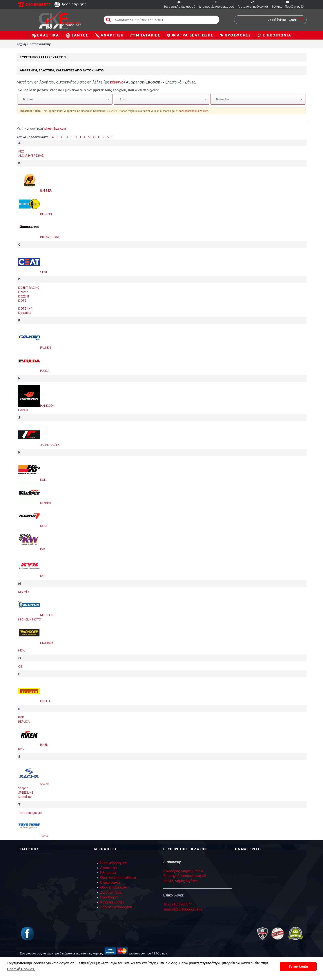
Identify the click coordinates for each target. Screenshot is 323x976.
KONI (43, 526)
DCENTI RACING (28, 287)
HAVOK (23, 410)
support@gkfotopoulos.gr (182, 909)
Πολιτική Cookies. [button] (21, 969)
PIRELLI (45, 701)
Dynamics (24, 312)
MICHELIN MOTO (29, 619)
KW (42, 549)
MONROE (46, 642)
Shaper (23, 788)
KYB (42, 576)
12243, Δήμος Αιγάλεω (181, 881)
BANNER (46, 190)
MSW (21, 650)
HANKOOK (47, 405)
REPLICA (24, 721)
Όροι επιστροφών (114, 887)
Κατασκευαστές (112, 902)
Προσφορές (109, 897)
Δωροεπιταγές (111, 892)
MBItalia (23, 592)
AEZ (21, 151)
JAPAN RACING (50, 444)
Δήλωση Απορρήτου (116, 907)
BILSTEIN (46, 214)
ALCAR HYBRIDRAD (31, 155)
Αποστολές (109, 868)
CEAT (43, 272)
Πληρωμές (108, 872)
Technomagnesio (30, 813)
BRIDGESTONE (50, 237)
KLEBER (45, 502)
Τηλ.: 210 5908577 (177, 904)
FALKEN (45, 347)
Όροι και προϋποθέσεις (118, 878)
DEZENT (23, 296)
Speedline (25, 796)
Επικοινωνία (110, 882)
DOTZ (22, 300)
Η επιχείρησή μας (113, 863)
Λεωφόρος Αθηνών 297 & (183, 871)
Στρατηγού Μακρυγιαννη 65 (185, 876)
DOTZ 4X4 (25, 308)
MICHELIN (46, 615)
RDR (21, 717)
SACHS (44, 784)
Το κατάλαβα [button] (298, 966)
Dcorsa (23, 292)
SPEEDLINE (25, 792)
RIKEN (44, 744)
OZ (20, 666)
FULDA (44, 370)
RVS (21, 749)
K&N (43, 479)
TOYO (44, 836)
